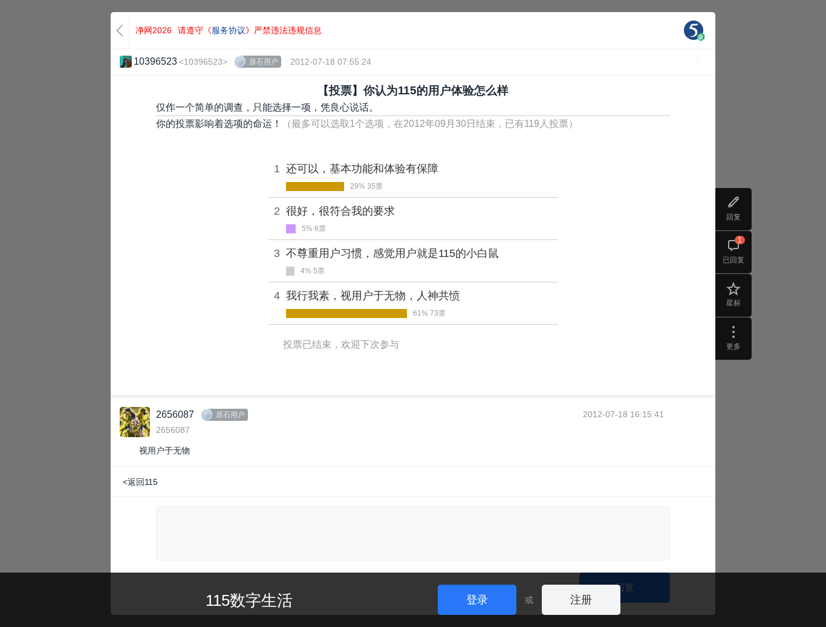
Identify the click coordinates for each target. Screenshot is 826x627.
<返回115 (140, 482)
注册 (581, 600)
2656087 (175, 414)
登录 (477, 600)
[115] (693, 30)
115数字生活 (249, 600)
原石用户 (263, 61)
